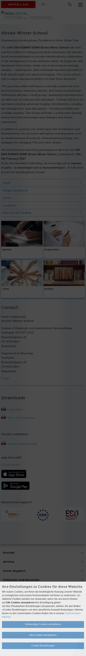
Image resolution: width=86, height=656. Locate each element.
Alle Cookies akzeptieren (43, 635)
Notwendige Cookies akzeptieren (43, 624)
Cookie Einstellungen (43, 645)
